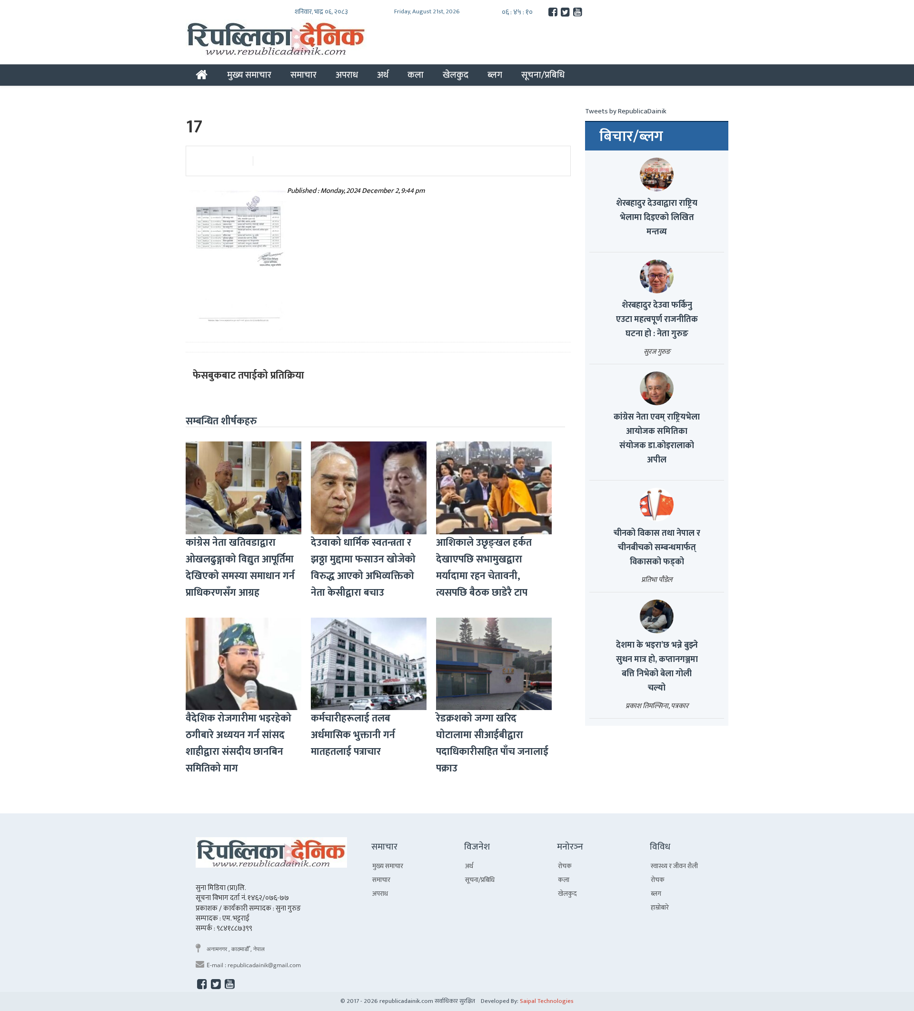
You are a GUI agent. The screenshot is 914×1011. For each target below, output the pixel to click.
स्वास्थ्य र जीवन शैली (674, 866)
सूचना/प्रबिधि (543, 74)
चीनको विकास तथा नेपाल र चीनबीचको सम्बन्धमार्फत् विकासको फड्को (657, 547)
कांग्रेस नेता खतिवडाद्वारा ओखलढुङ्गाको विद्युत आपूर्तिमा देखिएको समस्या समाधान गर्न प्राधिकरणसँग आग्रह (240, 567)
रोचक (565, 866)
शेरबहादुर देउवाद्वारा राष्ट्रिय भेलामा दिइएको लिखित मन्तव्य (656, 217)
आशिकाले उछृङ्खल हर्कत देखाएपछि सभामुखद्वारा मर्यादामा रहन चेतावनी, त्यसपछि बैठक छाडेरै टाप (484, 567)
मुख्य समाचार (249, 74)
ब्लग (494, 74)
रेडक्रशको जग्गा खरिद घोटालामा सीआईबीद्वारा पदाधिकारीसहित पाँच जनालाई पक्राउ (492, 743)
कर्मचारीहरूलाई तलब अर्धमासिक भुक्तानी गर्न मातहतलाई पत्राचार (353, 735)
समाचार (303, 74)
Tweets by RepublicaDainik (625, 111)
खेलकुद (455, 74)
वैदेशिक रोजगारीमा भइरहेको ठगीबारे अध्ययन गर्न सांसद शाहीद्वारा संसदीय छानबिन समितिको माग (238, 743)
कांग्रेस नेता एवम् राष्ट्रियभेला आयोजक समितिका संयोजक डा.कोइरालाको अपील (657, 438)
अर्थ (382, 74)
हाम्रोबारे (660, 907)
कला (415, 74)
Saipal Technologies (547, 1001)
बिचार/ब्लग (631, 136)
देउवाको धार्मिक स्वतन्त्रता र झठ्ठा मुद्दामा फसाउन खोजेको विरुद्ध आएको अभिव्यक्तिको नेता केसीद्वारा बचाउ (363, 567)
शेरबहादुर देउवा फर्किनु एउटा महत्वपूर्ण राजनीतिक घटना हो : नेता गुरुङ (657, 319)
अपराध (347, 74)
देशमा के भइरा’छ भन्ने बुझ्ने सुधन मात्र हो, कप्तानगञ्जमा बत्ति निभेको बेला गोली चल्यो (657, 666)
